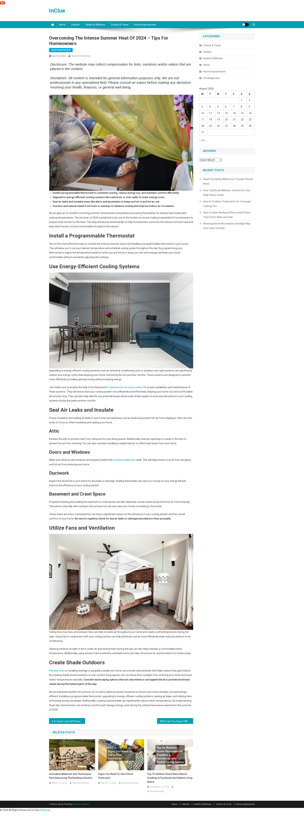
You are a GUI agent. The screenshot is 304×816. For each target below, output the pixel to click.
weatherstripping (122, 459)
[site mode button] (245, 24)
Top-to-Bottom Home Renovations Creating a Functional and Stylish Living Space (169, 778)
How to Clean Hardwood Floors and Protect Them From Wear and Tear (227, 215)
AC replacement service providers (124, 387)
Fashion (75, 24)
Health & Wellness (95, 24)
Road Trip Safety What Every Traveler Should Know (228, 181)
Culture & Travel (119, 24)
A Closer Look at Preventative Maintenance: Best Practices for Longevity (69, 721)
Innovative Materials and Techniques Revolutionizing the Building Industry (70, 776)
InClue (57, 10)
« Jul (201, 140)
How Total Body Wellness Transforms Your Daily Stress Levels (226, 192)
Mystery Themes (81, 804)
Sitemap (45, 810)
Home (62, 24)
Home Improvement (145, 24)
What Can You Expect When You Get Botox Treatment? (176, 721)
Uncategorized (211, 78)
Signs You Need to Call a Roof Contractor (115, 776)
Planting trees (57, 670)
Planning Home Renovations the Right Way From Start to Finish (226, 226)
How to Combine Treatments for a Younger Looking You (227, 203)
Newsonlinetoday (81, 55)
